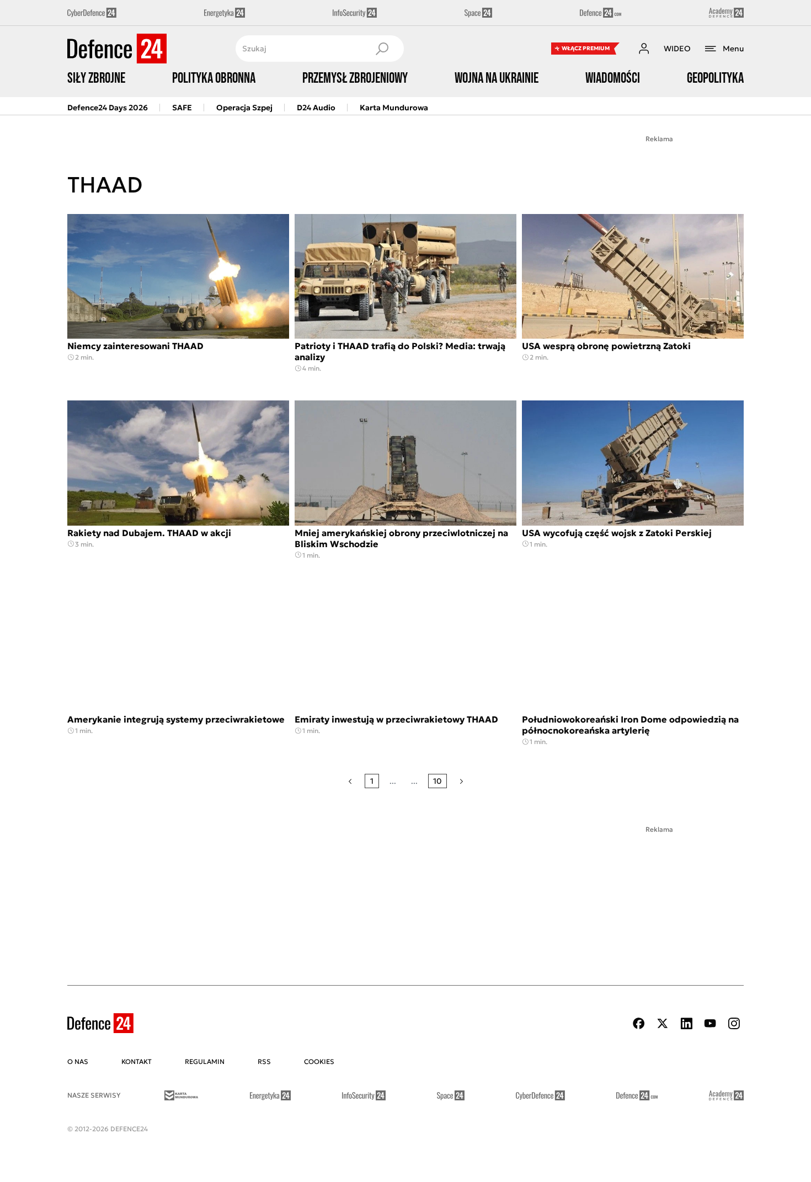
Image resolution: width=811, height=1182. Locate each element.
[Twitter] (663, 1023)
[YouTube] (710, 1023)
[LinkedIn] (686, 1023)
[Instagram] (734, 1023)
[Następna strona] (461, 781)
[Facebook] (639, 1023)
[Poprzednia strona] (350, 781)
